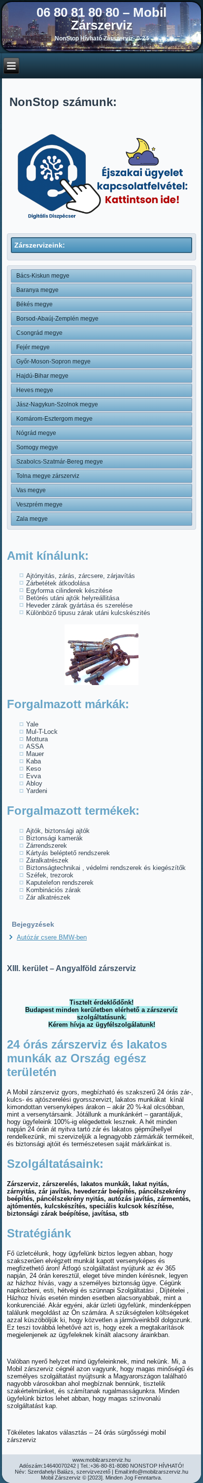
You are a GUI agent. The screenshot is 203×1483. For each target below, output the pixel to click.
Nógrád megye (36, 433)
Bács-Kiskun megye (42, 275)
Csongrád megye (39, 332)
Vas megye (31, 490)
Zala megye (32, 518)
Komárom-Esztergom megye (54, 418)
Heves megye (34, 390)
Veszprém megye (39, 504)
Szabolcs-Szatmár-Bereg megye (59, 461)
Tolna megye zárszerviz (47, 475)
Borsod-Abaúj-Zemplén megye (57, 318)
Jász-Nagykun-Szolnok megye (57, 404)
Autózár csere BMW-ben (52, 937)
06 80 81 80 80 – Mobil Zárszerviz (101, 19)
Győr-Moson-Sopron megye (53, 361)
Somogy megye (37, 447)
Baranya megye (37, 290)
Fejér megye (33, 347)
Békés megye (34, 304)
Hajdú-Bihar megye (42, 375)
